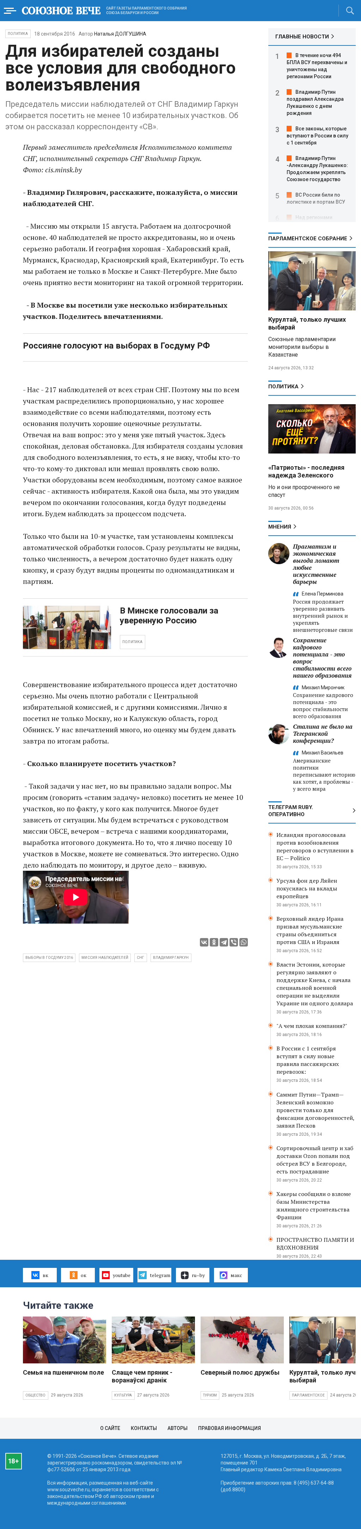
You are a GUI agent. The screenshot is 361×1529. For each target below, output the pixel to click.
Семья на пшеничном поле (63, 1372)
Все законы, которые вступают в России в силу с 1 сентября (317, 136)
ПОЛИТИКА (132, 642)
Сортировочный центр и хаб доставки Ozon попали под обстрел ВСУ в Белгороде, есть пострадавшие (314, 1159)
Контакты (144, 1428)
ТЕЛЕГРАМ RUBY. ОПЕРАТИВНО (290, 811)
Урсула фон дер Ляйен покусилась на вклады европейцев (306, 888)
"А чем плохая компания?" (311, 1026)
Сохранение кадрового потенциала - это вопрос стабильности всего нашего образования (322, 657)
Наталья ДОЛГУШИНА (120, 34)
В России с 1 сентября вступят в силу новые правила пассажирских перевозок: (307, 1059)
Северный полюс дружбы (240, 1372)
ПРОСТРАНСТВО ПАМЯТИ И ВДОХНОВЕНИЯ (315, 1243)
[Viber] (234, 942)
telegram (160, 1275)
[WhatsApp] (243, 942)
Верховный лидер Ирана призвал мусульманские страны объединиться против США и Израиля (309, 930)
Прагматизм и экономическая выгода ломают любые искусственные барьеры (316, 564)
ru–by (198, 1275)
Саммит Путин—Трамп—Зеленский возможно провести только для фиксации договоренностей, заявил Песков (315, 1110)
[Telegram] (224, 942)
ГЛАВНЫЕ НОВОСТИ (302, 36)
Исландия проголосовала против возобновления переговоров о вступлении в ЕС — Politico (315, 846)
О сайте (110, 1428)
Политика (18, 34)
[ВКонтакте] (204, 942)
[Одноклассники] (214, 942)
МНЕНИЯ (279, 527)
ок (83, 1275)
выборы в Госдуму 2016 (49, 958)
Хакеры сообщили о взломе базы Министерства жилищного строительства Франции (313, 1205)
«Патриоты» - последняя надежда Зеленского (306, 471)
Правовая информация (229, 1428)
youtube (121, 1275)
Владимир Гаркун (171, 958)
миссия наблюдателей (104, 958)
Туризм (210, 1395)
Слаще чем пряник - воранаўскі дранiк (142, 1376)
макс (236, 1275)
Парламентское (308, 1395)
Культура (123, 1395)
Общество (35, 1395)
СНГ (141, 958)
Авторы (177, 1428)
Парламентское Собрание (307, 238)
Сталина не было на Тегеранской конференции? (323, 733)
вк (45, 1275)
